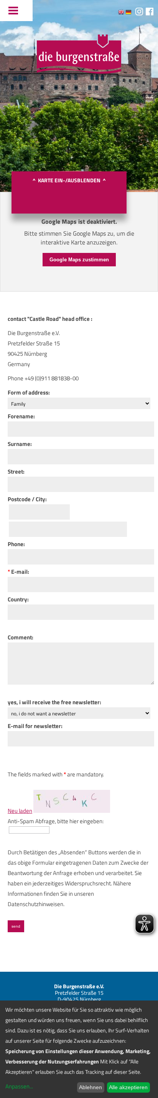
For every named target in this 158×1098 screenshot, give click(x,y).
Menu (16, 10)
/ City (38, 499)
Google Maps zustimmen (79, 260)
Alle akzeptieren (128, 1087)
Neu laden (20, 810)
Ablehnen (90, 1087)
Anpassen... (19, 1086)
